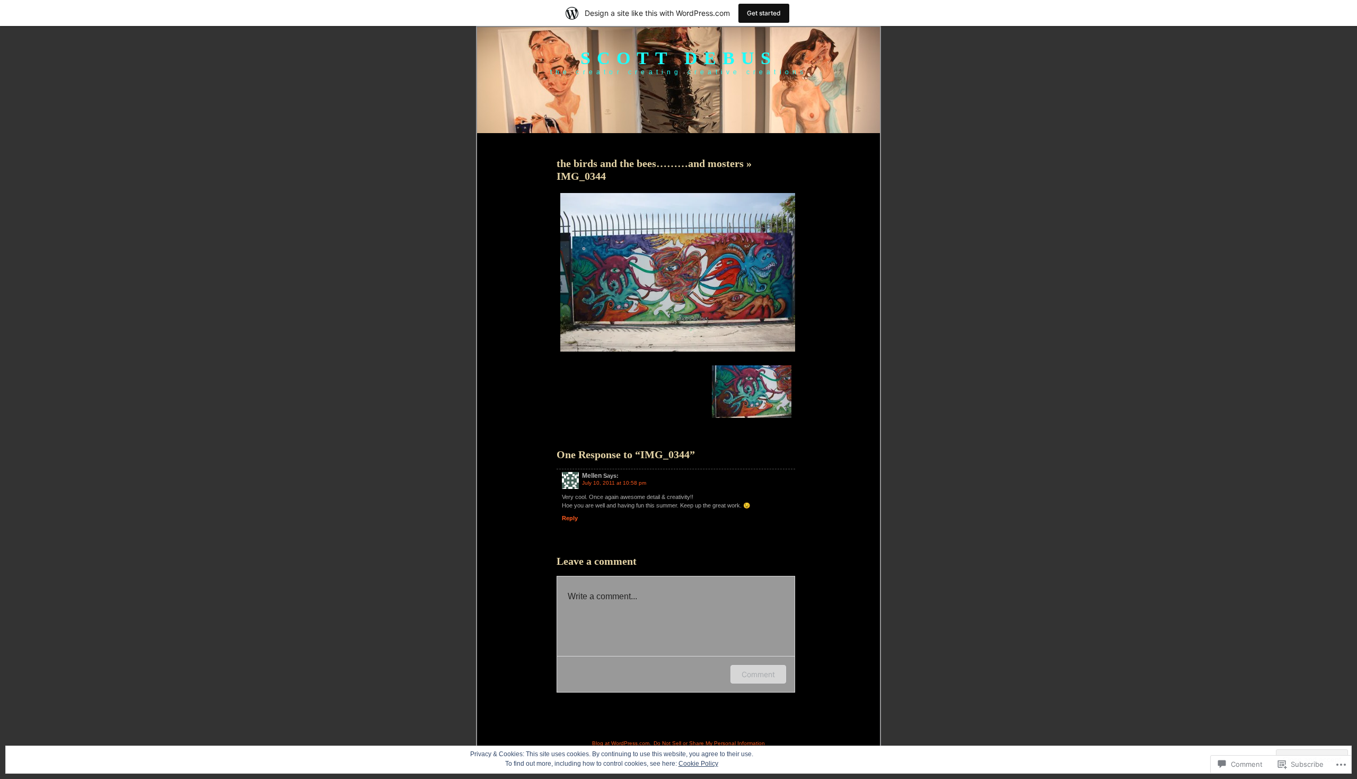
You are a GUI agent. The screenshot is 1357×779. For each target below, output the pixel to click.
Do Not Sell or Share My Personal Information (709, 743)
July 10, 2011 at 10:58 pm (614, 483)
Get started (764, 13)
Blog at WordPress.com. (621, 743)
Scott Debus (678, 58)
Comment (758, 674)
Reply (570, 518)
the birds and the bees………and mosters (651, 163)
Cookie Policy (698, 763)
